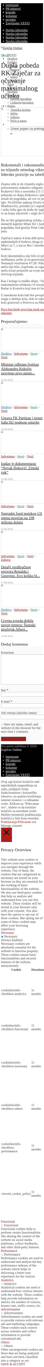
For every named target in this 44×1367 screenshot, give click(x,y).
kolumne (11, 16)
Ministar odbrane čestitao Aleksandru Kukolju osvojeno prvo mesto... (20, 368)
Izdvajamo (21, 353)
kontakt (10, 12)
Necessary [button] (7, 932)
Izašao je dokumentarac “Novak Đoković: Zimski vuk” (20, 467)
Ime (4, 690)
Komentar (7, 652)
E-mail (6, 701)
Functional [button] (8, 1221)
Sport (4, 55)
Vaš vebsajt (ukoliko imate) (19, 713)
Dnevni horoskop (21, 99)
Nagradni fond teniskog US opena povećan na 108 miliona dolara (21, 517)
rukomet (6, 313)
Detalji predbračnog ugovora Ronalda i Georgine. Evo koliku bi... (20, 571)
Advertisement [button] (10, 1309)
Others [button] (5, 1342)
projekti (11, 19)
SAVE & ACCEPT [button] (13, 1364)
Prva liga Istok (10, 309)
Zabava (5, 560)
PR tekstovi (13, 8)
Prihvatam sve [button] (27, 822)
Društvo (6, 353)
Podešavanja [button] (9, 822)
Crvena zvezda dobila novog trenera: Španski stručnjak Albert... (18, 624)
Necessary (10, 936)
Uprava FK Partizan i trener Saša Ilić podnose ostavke (22, 420)
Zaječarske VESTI (18, 23)
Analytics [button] (7, 1280)
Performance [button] (9, 1251)
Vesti (4, 357)
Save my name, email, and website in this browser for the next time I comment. (21, 727)
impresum (12, 5)
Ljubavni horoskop (22, 102)
